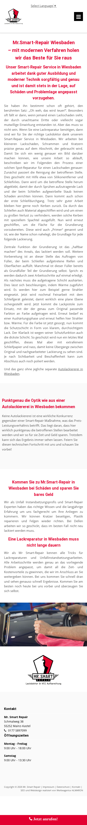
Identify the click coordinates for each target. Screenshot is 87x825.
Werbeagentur (64, 790)
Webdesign (36, 790)
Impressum (48, 786)
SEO (23, 790)
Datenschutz (63, 786)
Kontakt (76, 786)
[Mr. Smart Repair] (13, 23)
